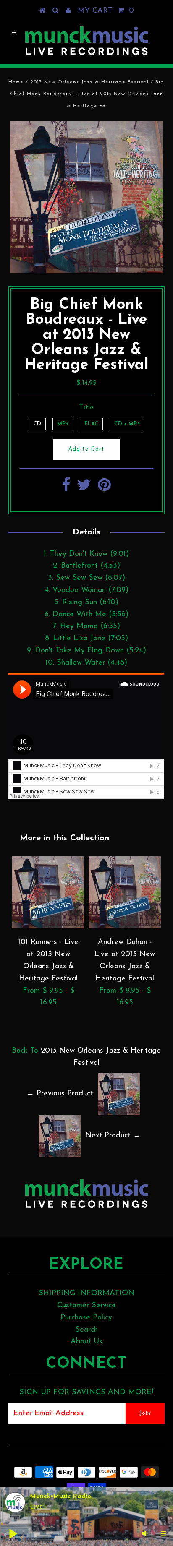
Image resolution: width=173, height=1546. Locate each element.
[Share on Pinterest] (104, 488)
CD (37, 424)
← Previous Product (59, 1094)
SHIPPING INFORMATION (86, 1293)
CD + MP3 (127, 424)
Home (16, 82)
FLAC (91, 424)
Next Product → (113, 1136)
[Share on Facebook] (66, 488)
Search (86, 1330)
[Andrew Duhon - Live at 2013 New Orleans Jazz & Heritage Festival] (125, 927)
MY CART (106, 11)
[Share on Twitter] (84, 488)
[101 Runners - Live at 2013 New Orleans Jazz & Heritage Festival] (48, 927)
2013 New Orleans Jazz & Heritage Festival (89, 82)
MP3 (62, 424)
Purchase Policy (86, 1318)
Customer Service (86, 1305)
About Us (86, 1341)
